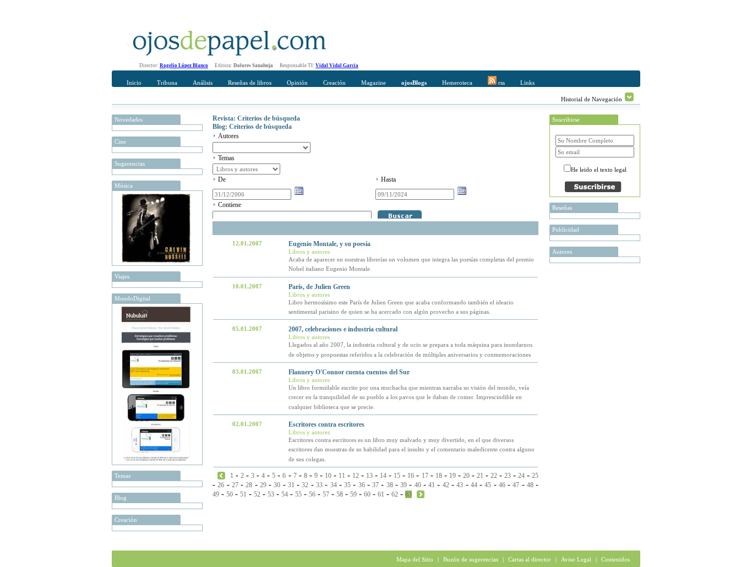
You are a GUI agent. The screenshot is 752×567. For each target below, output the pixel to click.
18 (438, 475)
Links (527, 82)
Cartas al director (529, 559)
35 (347, 485)
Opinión (297, 82)
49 (215, 494)
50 (229, 494)
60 (367, 494)
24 (521, 475)
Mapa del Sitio (414, 559)
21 (480, 475)
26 (220, 485)
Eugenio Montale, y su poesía (329, 244)
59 (353, 494)
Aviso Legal (576, 559)
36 (361, 485)
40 (418, 485)
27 (235, 485)
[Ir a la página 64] (420, 493)
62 (394, 494)
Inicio (134, 82)
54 (284, 494)
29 (263, 485)
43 (459, 485)
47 (516, 485)
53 (271, 494)
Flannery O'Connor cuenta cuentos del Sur (349, 372)
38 (389, 485)
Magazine (373, 82)
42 (446, 485)
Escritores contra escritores (326, 424)
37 (375, 485)
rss (501, 82)
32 (305, 485)
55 (298, 494)
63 (408, 494)
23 (507, 475)
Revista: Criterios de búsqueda (256, 118)
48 (530, 485)
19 (452, 475)
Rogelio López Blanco (184, 65)
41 (431, 485)
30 (277, 485)
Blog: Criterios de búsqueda (252, 126)
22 (494, 475)
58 (339, 494)
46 (502, 485)
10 (328, 475)
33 (319, 485)
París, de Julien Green (319, 287)
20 (466, 475)
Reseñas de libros (249, 82)
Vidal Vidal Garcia (336, 65)
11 (342, 475)
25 (535, 475)
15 (397, 475)
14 (383, 475)
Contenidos (615, 559)
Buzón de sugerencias (470, 559)
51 (243, 494)
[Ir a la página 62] (221, 475)
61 (381, 494)
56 (312, 494)
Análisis (202, 82)
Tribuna (167, 82)
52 (257, 494)
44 (474, 485)
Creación (334, 82)
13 (369, 475)
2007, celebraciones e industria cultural (342, 329)
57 (326, 494)
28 (249, 485)
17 (425, 475)
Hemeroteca (457, 82)
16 (410, 475)
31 (291, 485)
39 (403, 485)
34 (333, 485)
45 (487, 485)
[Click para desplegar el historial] (629, 96)
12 (355, 475)
